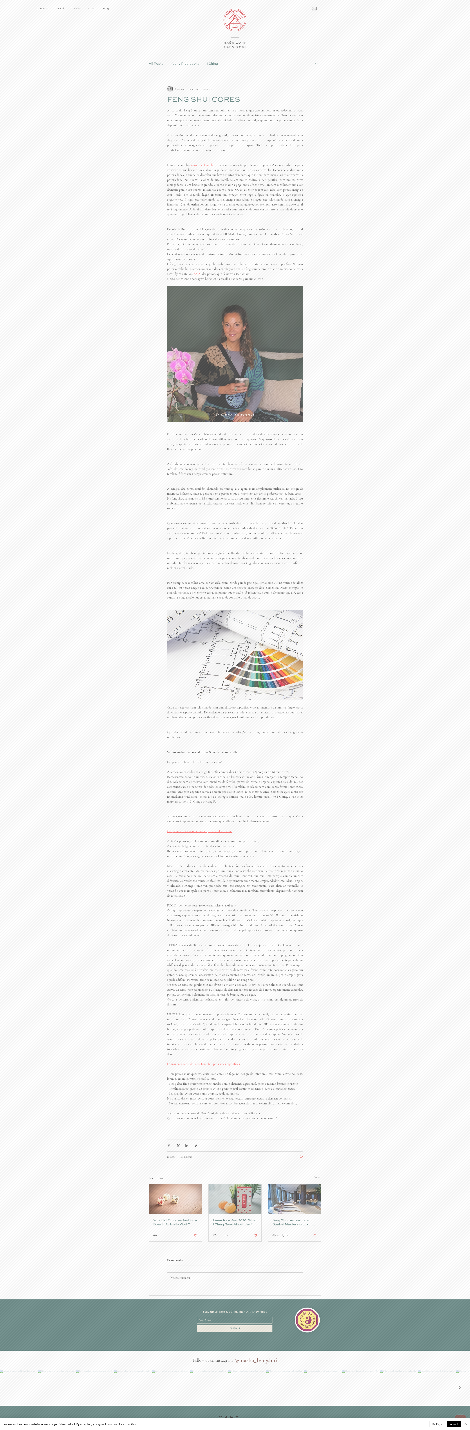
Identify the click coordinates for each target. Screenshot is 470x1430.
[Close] (465, 1424)
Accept (454, 1424)
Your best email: (184, 732)
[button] (168, 667)
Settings (437, 1424)
